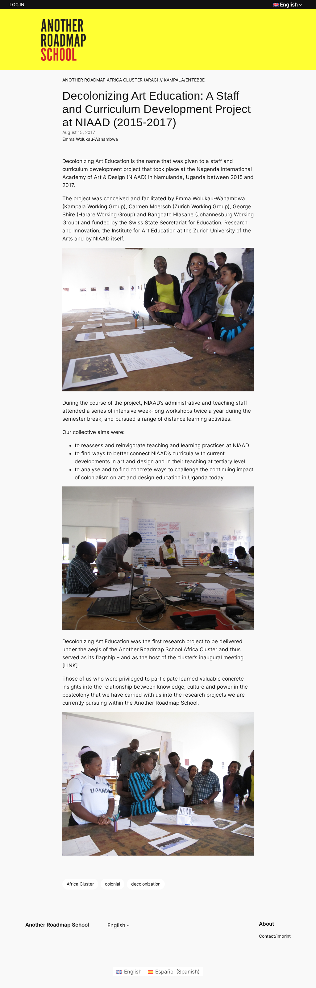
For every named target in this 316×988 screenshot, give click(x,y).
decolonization (145, 883)
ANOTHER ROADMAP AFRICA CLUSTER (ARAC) (110, 79)
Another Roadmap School (57, 925)
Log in (17, 4)
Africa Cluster (80, 883)
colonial (112, 883)
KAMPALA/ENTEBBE (184, 79)
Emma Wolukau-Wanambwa (90, 139)
